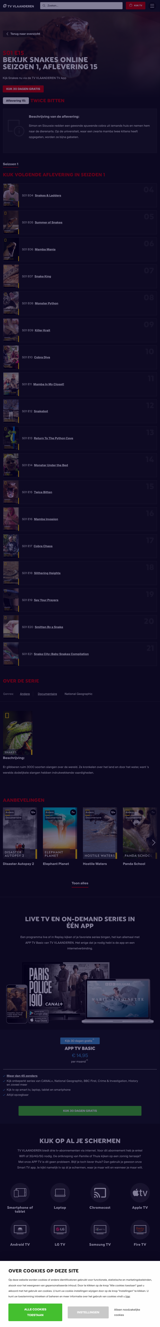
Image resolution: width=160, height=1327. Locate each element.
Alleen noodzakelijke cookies (127, 1312)
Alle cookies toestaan (35, 1312)
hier (127, 1296)
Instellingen (88, 1312)
